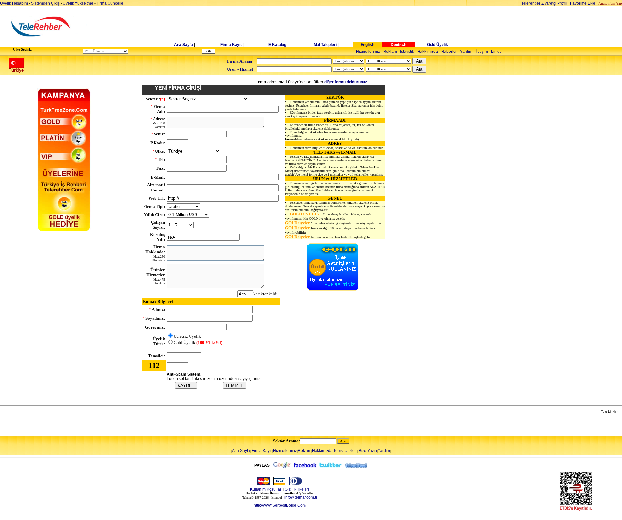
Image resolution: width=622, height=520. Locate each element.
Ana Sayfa (183, 44)
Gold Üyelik (437, 44)
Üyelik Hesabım (14, 3)
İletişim (482, 51)
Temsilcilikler (344, 450)
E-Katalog (277, 44)
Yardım (466, 51)
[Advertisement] (361, 26)
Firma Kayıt (231, 44)
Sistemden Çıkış (45, 3)
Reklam (390, 51)
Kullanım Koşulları (266, 489)
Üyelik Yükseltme (78, 3)
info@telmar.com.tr (300, 497)
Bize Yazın (368, 450)
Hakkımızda (427, 51)
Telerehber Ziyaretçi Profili (544, 3)
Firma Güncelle (110, 3)
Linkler (497, 51)
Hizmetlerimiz (368, 51)
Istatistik (407, 51)
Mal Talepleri (325, 44)
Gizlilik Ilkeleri (297, 489)
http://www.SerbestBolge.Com (280, 505)
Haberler (449, 51)
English (367, 44)
